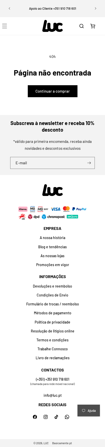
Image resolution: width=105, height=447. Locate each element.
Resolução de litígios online (52, 331)
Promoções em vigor (52, 265)
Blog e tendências (52, 247)
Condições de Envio (52, 295)
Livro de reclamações (53, 358)
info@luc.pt (53, 395)
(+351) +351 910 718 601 (52, 379)
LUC (46, 443)
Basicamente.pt (62, 443)
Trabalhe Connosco (52, 349)
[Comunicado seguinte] (95, 8)
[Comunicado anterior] (9, 8)
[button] (81, 26)
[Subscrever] (89, 163)
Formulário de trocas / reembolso (52, 304)
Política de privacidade (52, 322)
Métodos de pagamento (52, 313)
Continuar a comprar (52, 91)
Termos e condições (52, 340)
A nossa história (52, 237)
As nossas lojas (52, 256)
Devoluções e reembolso (52, 286)
